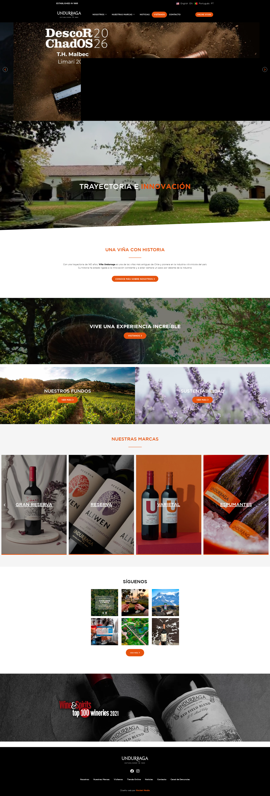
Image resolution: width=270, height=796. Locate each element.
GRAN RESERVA (236, 504)
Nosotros (98, 14)
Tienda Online (134, 779)
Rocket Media (143, 790)
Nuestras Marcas (122, 14)
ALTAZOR (34, 504)
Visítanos (159, 14)
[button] (5, 69)
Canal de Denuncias (180, 779)
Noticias (145, 14)
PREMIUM (169, 504)
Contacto (175, 14)
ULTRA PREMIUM (101, 504)
